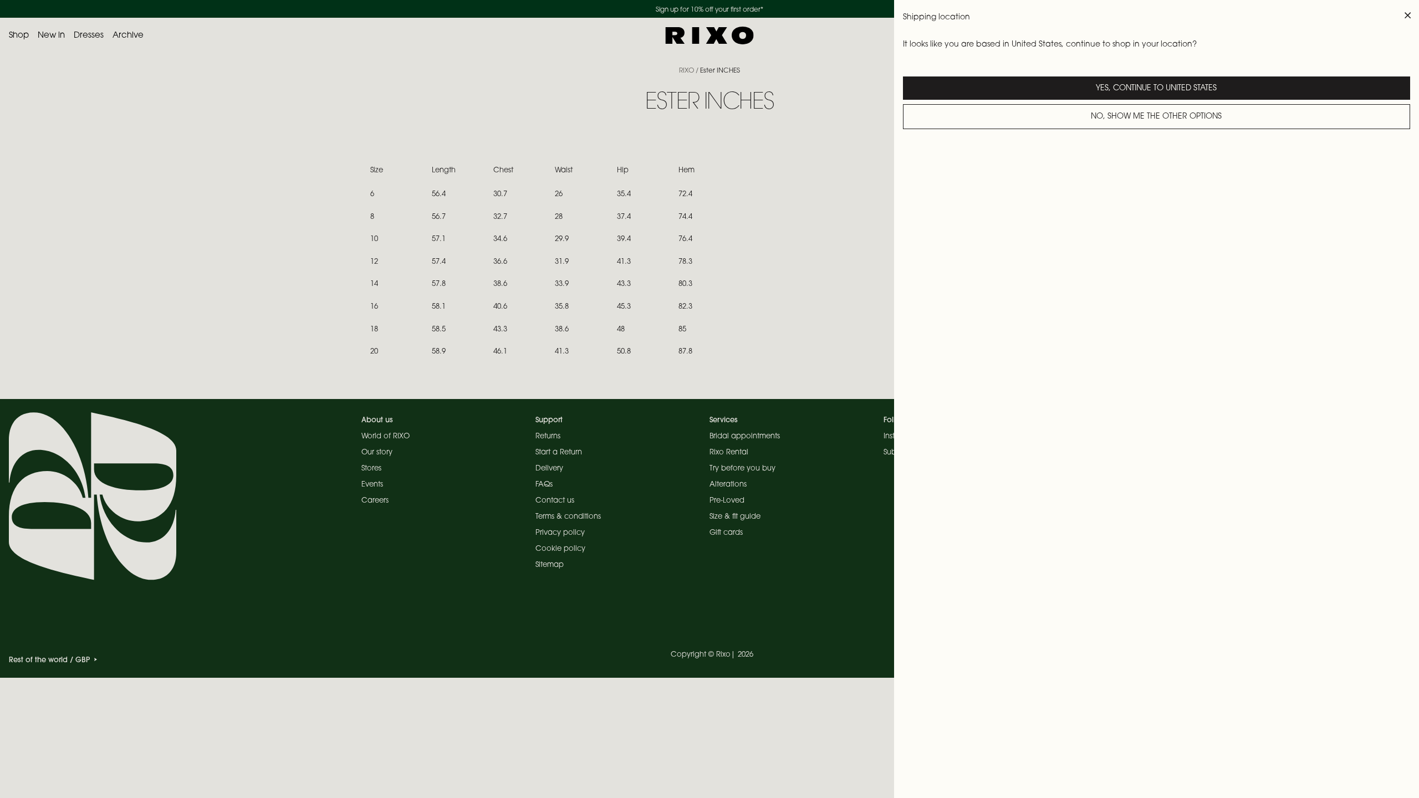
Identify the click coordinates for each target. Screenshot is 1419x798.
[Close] (1408, 15)
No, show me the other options (1156, 117)
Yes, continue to (1156, 89)
